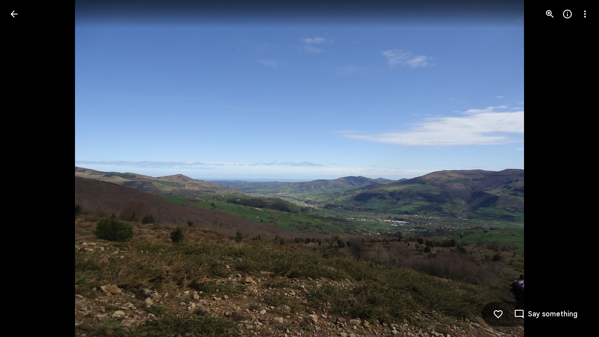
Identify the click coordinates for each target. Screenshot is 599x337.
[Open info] (567, 14)
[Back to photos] (14, 14)
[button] (24, 168)
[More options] (585, 14)
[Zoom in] (550, 14)
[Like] (498, 314)
